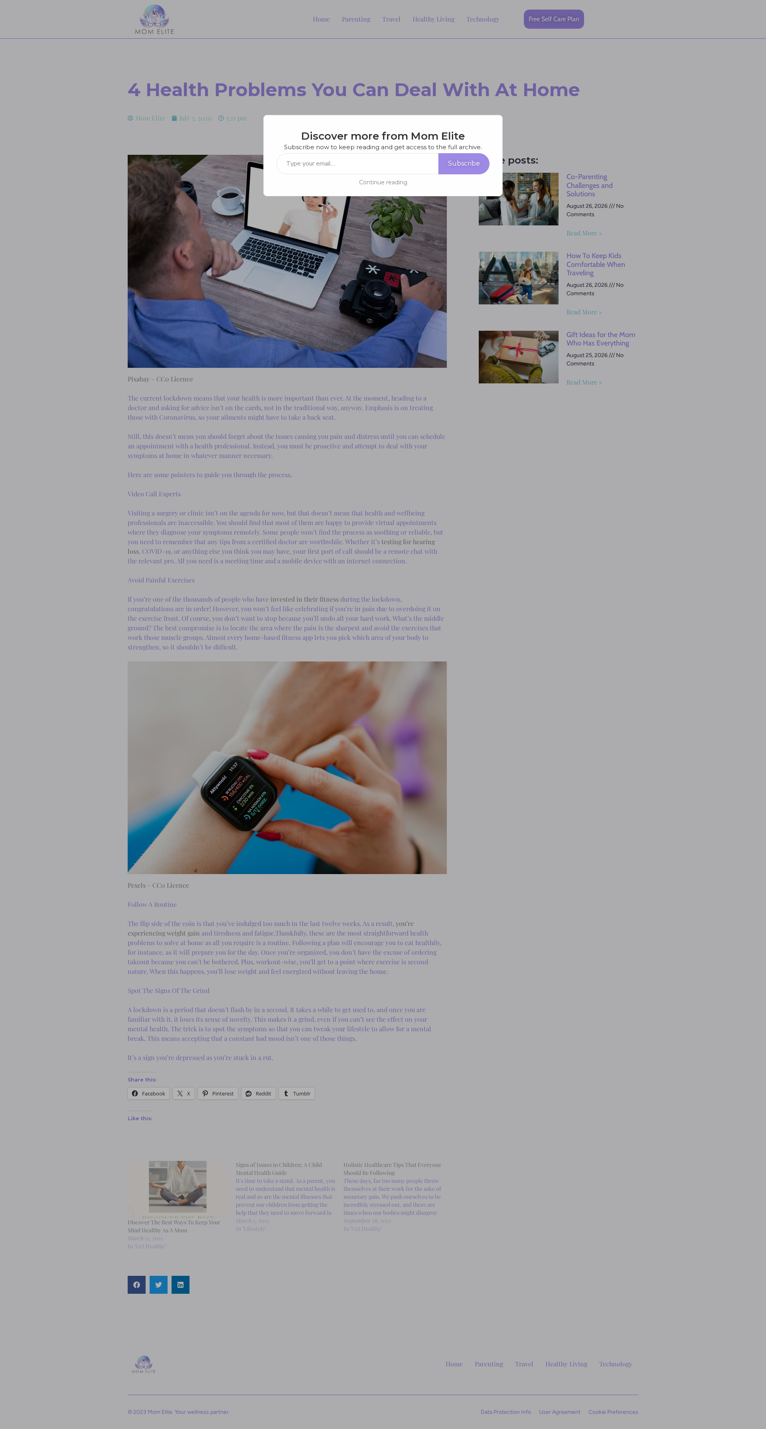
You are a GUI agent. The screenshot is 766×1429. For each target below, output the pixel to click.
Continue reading (383, 182)
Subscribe (464, 163)
